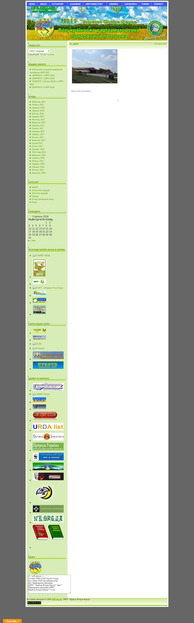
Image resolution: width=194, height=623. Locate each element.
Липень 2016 (37, 161)
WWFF (35, 187)
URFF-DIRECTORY (94, 4)
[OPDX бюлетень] (47, 390)
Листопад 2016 (39, 152)
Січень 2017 (37, 146)
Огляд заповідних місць (43, 199)
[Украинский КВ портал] (38, 409)
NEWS (32, 4)
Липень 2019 (37, 105)
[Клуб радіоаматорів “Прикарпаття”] (38, 340)
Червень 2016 (38, 164)
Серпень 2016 (38, 158)
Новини (35, 196)
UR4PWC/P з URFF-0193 (43, 78)
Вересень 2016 (39, 155)
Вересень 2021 (39, 102)
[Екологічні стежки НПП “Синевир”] (47, 470)
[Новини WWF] (47, 460)
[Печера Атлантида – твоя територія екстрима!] (43, 502)
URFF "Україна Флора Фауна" (46, 11)
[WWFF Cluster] (40, 394)
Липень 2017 (37, 128)
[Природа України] (47, 450)
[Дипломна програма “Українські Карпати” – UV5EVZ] (38, 314)
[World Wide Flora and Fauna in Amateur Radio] (40, 255)
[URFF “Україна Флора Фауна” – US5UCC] (38, 303)
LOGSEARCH (130, 4)
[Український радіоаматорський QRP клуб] (44, 420)
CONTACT (158, 4)
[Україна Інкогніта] (47, 440)
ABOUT (43, 4)
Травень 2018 (38, 111)
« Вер (33, 241)
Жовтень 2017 (38, 119)
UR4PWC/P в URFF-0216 (43, 87)
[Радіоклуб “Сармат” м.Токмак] (37, 348)
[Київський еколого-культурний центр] (47, 513)
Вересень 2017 (39, 122)
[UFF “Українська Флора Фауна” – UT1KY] (47, 288)
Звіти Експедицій (40, 193)
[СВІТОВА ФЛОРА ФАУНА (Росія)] (38, 277)
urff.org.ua (43, 7)
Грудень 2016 (38, 149)
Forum (145, 4)
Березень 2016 (38, 173)
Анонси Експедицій (41, 190)
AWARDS (113, 4)
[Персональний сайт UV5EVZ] (47, 369)
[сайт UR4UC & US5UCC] (38, 333)
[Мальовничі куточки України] (47, 522)
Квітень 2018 (38, 114)
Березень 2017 (38, 140)
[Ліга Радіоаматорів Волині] (36, 344)
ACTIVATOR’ (57, 4)
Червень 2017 (38, 131)
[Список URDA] (47, 430)
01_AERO (74, 44)
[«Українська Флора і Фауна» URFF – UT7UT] (38, 284)
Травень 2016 (38, 167)
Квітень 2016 (38, 170)
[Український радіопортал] (38, 402)
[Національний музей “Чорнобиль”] (47, 480)
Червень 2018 (38, 108)
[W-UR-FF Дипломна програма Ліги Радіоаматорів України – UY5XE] (38, 295)
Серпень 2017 (38, 125)
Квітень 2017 (38, 137)
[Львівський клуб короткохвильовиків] (47, 359)
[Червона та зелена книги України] (55, 548)
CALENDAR (75, 4)
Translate (50, 54)
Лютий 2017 (37, 143)
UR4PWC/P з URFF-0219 (43, 75)
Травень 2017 (38, 134)
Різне (34, 202)
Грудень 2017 (38, 116)
